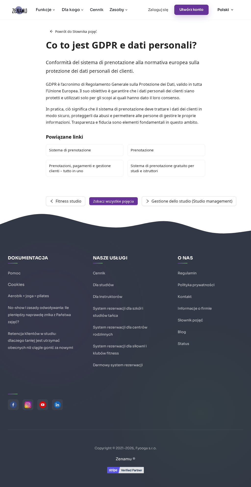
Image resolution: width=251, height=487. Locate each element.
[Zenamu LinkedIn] (57, 404)
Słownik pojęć (190, 320)
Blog (182, 332)
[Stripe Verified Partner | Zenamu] (125, 472)
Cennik (96, 9)
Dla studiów (103, 285)
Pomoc (14, 273)
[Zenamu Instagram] (28, 404)
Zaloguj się (158, 9)
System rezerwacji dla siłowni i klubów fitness (120, 349)
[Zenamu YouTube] (42, 404)
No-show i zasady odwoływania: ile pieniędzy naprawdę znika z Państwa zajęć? (39, 314)
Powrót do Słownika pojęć (76, 31)
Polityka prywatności (196, 285)
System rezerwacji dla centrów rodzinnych (120, 331)
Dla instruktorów (107, 296)
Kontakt (185, 296)
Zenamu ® (125, 459)
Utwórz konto (191, 9)
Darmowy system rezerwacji (118, 365)
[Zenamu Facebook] (13, 404)
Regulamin (187, 273)
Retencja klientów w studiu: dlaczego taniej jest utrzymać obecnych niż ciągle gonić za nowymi (40, 340)
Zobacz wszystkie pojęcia (113, 201)
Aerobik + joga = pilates (28, 296)
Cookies (16, 284)
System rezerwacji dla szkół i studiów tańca (118, 312)
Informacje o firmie (195, 308)
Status (183, 343)
